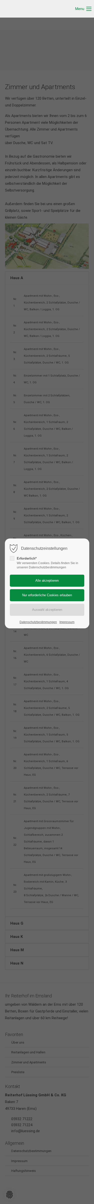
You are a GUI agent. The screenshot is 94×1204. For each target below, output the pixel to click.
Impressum (66, 622)
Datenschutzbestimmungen (38, 622)
